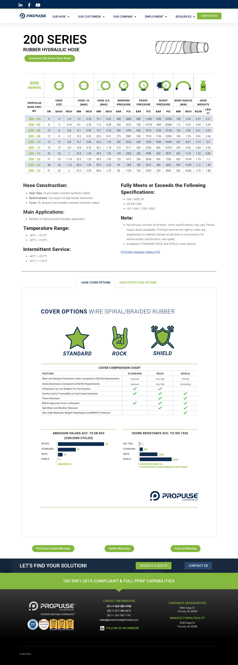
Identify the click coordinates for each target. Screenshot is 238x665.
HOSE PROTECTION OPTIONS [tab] (138, 282)
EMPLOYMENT (154, 16)
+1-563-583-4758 (121, 606)
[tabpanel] (119, 412)
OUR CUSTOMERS (89, 16)
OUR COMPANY (123, 16)
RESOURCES (183, 16)
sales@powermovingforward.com (119, 619)
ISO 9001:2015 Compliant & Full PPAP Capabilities (119, 581)
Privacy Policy (25, 654)
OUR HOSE (59, 16)
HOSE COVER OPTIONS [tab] (95, 282)
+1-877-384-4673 (121, 610)
